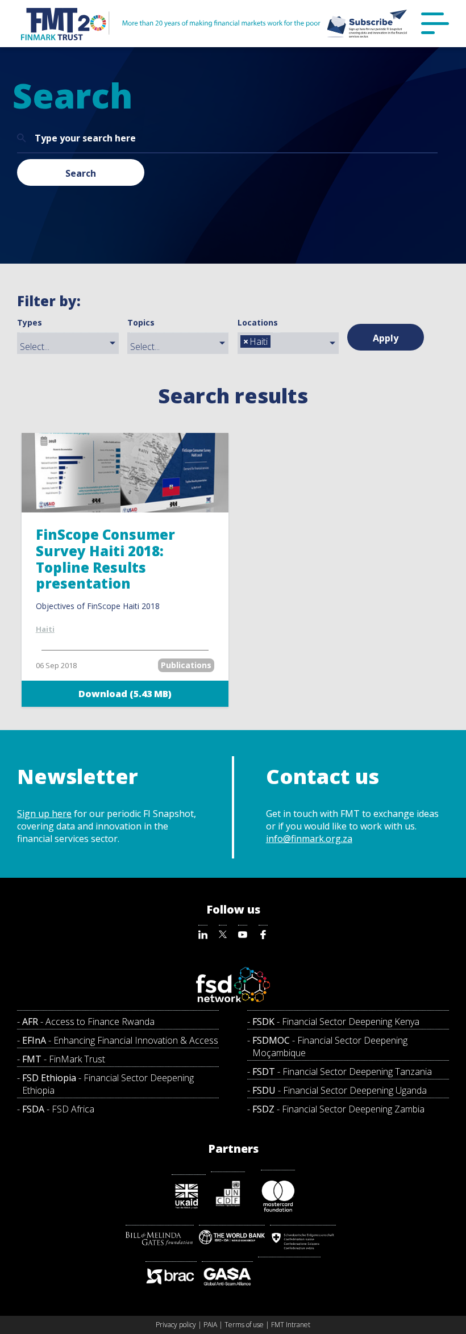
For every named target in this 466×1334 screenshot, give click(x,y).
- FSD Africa (58, 1109)
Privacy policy (176, 1324)
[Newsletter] (367, 24)
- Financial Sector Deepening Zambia (338, 1109)
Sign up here (44, 813)
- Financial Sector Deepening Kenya (335, 1021)
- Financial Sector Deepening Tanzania (342, 1071)
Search (80, 173)
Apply (385, 338)
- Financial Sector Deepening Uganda (339, 1090)
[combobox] (67, 343)
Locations (258, 323)
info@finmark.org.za (309, 838)
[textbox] (70, 346)
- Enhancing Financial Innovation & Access (120, 1040)
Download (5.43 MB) (125, 693)
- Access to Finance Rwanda (88, 1021)
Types (29, 323)
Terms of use (244, 1324)
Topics (141, 323)
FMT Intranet (290, 1324)
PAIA (210, 1324)
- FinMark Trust (63, 1059)
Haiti (45, 629)
